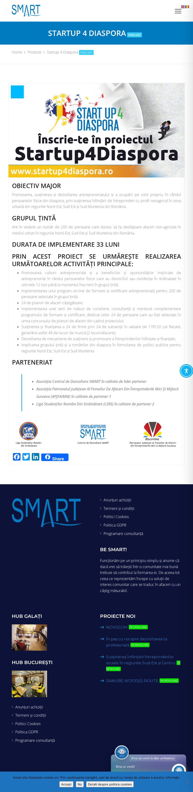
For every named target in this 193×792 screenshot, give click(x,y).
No (80, 784)
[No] (187, 782)
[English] (183, 6)
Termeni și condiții (119, 508)
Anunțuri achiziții (117, 500)
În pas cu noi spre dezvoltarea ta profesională (136, 642)
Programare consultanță (123, 533)
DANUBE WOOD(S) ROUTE (141, 681)
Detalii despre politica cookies (110, 784)
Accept (66, 784)
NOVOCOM (126, 627)
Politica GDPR (115, 525)
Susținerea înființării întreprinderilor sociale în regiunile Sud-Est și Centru (143, 662)
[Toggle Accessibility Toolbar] (186, 371)
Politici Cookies (116, 516)
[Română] (187, 6)
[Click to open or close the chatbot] (179, 771)
